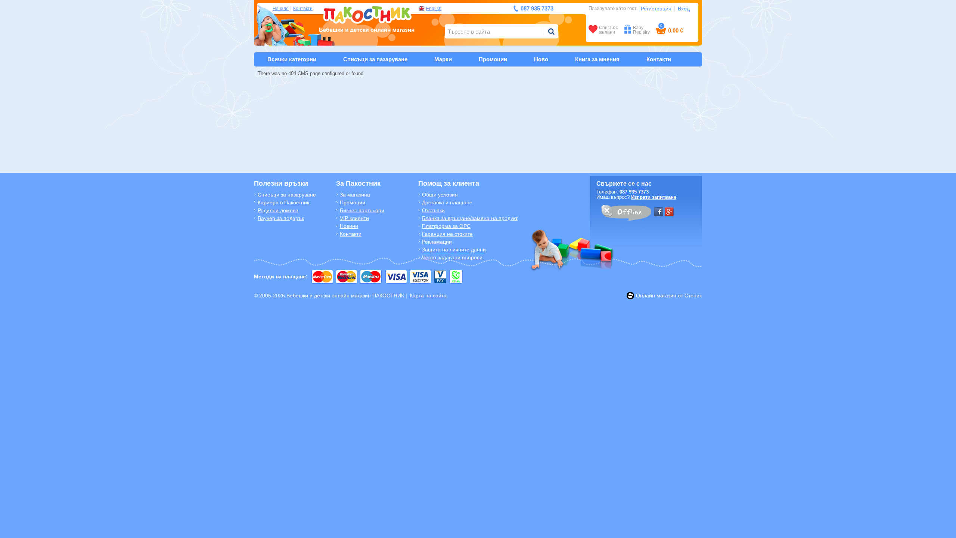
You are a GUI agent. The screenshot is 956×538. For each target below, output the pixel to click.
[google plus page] (669, 211)
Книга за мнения (597, 59)
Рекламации (437, 242)
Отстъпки (433, 210)
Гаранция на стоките (447, 234)
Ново (541, 59)
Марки (443, 59)
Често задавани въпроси (452, 257)
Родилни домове (278, 210)
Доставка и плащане (447, 202)
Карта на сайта (428, 296)
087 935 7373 (634, 192)
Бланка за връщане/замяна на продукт (470, 218)
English (433, 8)
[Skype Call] (625, 214)
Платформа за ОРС (446, 226)
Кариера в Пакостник (283, 202)
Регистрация (656, 8)
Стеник (693, 296)
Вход (684, 8)
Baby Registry (641, 29)
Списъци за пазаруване (375, 59)
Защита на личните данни (454, 250)
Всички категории (291, 59)
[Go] (551, 31)
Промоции (493, 59)
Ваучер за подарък (281, 218)
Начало (281, 8)
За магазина (355, 195)
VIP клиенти (354, 218)
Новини (349, 226)
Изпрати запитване (653, 197)
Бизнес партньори (362, 210)
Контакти (303, 8)
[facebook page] (658, 211)
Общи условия (440, 195)
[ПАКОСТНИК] (367, 18)
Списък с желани (608, 29)
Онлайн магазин (656, 296)
